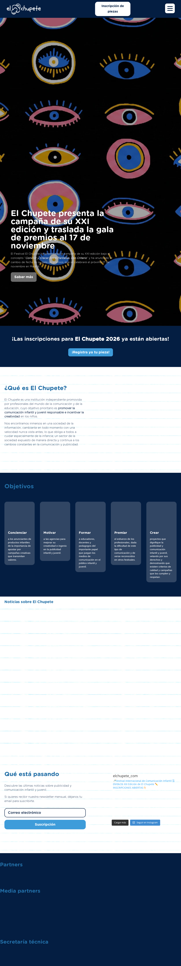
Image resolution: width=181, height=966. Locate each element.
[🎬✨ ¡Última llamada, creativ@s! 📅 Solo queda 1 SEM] (125, 811)
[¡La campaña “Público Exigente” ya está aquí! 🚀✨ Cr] (167, 811)
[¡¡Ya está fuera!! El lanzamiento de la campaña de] (104, 799)
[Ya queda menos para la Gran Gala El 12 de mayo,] (167, 799)
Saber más (23, 277)
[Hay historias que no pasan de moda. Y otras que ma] (146, 799)
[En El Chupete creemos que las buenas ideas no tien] (146, 811)
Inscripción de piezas (112, 9)
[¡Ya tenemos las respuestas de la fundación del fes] (125, 799)
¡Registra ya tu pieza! (90, 352)
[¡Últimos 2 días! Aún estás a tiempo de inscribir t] (104, 811)
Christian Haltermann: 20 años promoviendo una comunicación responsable (90, 725)
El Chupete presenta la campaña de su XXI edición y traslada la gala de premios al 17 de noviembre (62, 229)
